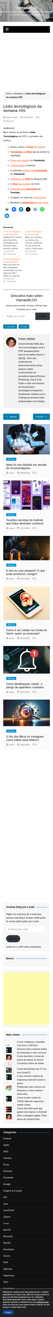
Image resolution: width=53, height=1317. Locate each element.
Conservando (17, 165)
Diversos (18, 93)
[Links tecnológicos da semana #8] (36, 242)
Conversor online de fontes (30, 1063)
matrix (11, 473)
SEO (5, 1282)
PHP (5, 1262)
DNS (27, 179)
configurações (42, 1302)
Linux (6, 1223)
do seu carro (35, 202)
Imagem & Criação (12, 1191)
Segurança (8, 1275)
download (31, 189)
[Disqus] (26, 789)
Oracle (6, 1256)
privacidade (40, 170)
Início (8, 93)
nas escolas (21, 183)
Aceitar (8, 1312)
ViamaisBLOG (26, 8)
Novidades (8, 1249)
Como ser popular (20, 160)
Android (7, 1138)
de (18, 151)
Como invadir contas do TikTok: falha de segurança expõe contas (30, 1101)
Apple (6, 1145)
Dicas (6, 1164)
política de (28, 170)
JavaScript (8, 1210)
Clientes (7, 1158)
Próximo (40, 416)
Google (7, 1184)
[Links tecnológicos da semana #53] (14, 242)
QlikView (7, 1269)
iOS (5, 1197)
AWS (5, 1151)
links (24, 326)
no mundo (36, 146)
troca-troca (39, 197)
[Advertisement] (26, 60)
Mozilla (6, 1243)
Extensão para (18, 189)
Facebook (8, 1177)
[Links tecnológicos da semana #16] (14, 270)
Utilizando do (17, 179)
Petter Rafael (12, 117)
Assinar (42, 316)
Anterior (13, 416)
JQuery (6, 1217)
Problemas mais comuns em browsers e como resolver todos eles (31, 1090)
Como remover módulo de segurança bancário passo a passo (31, 1079)
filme (29, 151)
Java (5, 1204)
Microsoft (7, 1236)
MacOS (7, 1230)
